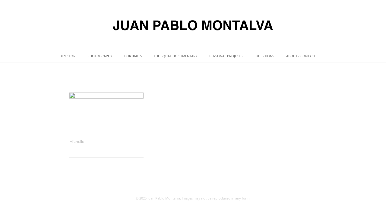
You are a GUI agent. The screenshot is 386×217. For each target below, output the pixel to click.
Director (67, 56)
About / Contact (300, 56)
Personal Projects (225, 56)
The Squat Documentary (175, 56)
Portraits (133, 56)
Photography (99, 56)
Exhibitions (264, 56)
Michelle (76, 141)
